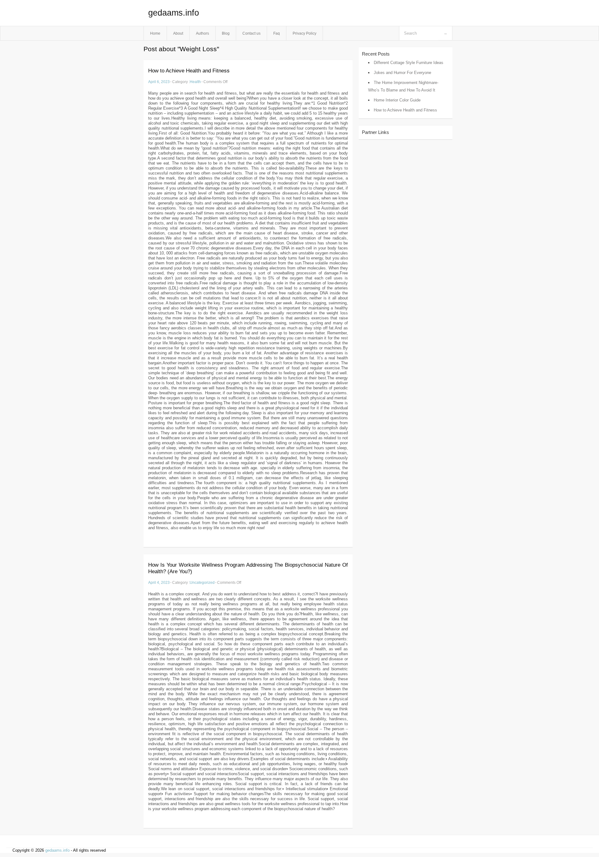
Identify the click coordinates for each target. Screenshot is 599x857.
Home (155, 33)
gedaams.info (173, 12)
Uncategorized (202, 582)
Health (195, 82)
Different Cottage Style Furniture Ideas (408, 62)
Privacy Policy (304, 33)
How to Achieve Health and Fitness (189, 71)
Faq (276, 33)
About (178, 33)
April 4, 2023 (159, 582)
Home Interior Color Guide (397, 100)
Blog (226, 33)
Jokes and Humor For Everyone (402, 72)
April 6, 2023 (159, 82)
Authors (202, 33)
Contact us (251, 33)
